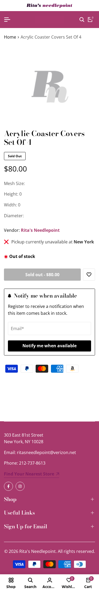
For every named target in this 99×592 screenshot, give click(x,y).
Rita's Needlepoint (40, 230)
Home (10, 37)
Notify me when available (49, 346)
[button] (89, 275)
